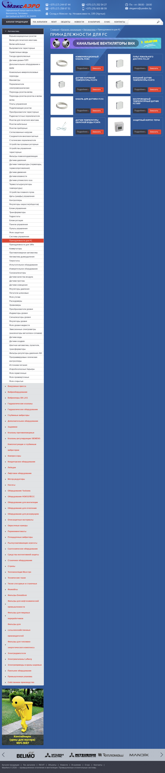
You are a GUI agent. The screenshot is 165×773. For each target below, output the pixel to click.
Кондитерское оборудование (21, 462)
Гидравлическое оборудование (23, 409)
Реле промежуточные (19, 377)
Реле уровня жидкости (19, 325)
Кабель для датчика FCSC (90, 99)
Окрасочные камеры (18, 525)
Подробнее (82, 68)
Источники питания (18, 365)
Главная (54, 29)
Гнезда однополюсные (19, 56)
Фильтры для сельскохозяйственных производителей (19, 630)
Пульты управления (18, 228)
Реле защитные (16, 232)
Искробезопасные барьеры (22, 369)
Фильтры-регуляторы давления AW (25, 353)
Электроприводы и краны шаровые (25, 665)
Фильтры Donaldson (17, 595)
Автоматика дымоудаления (21, 257)
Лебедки (12, 467)
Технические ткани (17, 578)
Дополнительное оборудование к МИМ (24, 66)
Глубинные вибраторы (18, 415)
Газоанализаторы (17, 273)
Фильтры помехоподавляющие (23, 156)
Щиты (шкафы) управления (21, 196)
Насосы (11, 485)
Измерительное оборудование (23, 269)
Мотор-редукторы (16, 479)
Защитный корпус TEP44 (146, 120)
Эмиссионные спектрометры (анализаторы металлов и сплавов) (25, 331)
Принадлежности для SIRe (21, 245)
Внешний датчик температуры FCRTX (144, 79)
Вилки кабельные (17, 44)
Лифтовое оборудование (20, 473)
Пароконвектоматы (17, 531)
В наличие (94, 21)
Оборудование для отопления (22, 508)
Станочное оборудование (20, 560)
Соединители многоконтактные (23, 136)
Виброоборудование (17, 392)
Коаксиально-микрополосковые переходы (23, 74)
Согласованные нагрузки (20, 132)
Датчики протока (17, 281)
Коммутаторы (15, 249)
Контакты (119, 21)
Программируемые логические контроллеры (23, 359)
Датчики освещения (18, 285)
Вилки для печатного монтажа (23, 40)
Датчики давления (17, 160)
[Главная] (21, 7)
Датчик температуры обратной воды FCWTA (88, 121)
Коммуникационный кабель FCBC (87, 58)
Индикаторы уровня (18, 313)
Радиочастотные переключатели (24, 116)
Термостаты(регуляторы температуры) (20, 186)
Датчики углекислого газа (20, 180)
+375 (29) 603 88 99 (96, 8)
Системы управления (19, 236)
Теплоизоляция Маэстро (19, 572)
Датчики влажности (18, 176)
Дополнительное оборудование (23, 421)
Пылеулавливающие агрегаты (22, 543)
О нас (107, 21)
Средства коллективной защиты (23, 555)
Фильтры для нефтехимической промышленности (23, 604)
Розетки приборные (18, 128)
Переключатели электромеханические (19, 86)
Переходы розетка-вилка (20, 92)
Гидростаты (14, 216)
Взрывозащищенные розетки (22, 36)
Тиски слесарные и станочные (22, 584)
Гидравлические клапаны (20, 404)
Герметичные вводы (18, 52)
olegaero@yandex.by (140, 8)
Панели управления (18, 224)
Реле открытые (16, 381)
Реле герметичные (17, 373)
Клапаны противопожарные (21, 433)
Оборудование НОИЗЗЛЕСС (21, 496)
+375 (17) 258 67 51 (59, 8)
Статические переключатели (22, 140)
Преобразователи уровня (21, 309)
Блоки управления (17, 208)
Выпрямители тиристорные (22, 48)
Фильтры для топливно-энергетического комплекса (21, 645)
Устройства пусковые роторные (24, 144)
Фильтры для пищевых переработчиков (19, 616)
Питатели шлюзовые (19, 293)
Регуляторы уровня (18, 321)
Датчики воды (15, 337)
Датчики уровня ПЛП (18, 60)
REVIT (54, 21)
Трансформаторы (17, 212)
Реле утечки (14, 297)
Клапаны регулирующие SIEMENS (24, 438)
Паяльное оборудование (19, 671)
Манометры (14, 80)
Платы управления (18, 104)
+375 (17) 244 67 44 (59, 4)
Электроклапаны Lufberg (20, 659)
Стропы (11, 566)
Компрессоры (14, 456)
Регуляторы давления (19, 289)
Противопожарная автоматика (23, 253)
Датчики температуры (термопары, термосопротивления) (25, 166)
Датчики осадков (16, 341)
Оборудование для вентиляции (23, 502)
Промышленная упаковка (20, 676)
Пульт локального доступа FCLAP (143, 58)
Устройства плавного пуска (21, 192)
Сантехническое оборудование (23, 549)
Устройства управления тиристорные (20, 150)
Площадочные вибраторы (20, 537)
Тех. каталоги (40, 21)
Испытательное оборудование (23, 265)
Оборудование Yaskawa (19, 491)
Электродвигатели (17, 653)
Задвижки (12, 427)
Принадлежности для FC (20, 240)
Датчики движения (17, 172)
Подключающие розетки (20, 108)
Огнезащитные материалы (20, 520)
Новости (79, 21)
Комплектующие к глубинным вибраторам (22, 447)
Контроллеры (15, 200)
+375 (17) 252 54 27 (96, 4)
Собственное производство (21, 682)
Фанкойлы (13, 589)
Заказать (96, 68)
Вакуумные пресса (17, 386)
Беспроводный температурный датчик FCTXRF (146, 101)
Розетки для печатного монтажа (24, 120)
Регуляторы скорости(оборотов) (24, 204)
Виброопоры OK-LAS (18, 398)
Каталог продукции (17, 21)
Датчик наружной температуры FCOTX (86, 79)
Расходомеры (15, 301)
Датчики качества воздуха (21, 277)
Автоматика (89, 29)
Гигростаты (14, 261)
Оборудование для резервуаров (23, 514)
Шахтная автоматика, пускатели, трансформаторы (24, 347)
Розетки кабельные (18, 124)
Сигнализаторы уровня (20, 317)
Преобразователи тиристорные (24, 112)
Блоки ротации (16, 220)
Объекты (65, 21)
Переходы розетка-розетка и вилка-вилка (25, 98)
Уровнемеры (15, 305)
